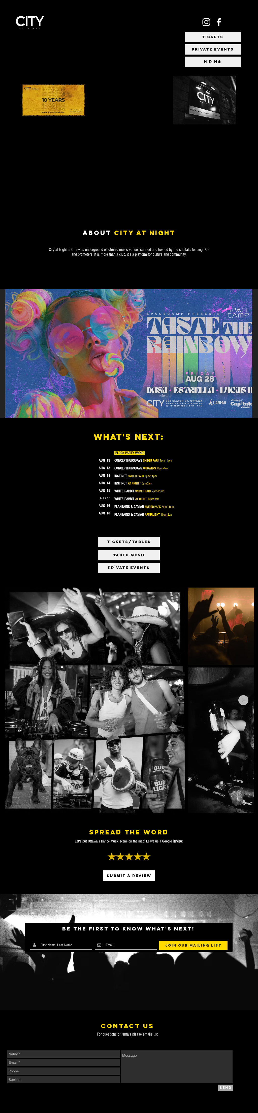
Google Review (172, 841)
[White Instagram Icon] (206, 22)
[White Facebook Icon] (218, 22)
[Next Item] (243, 354)
